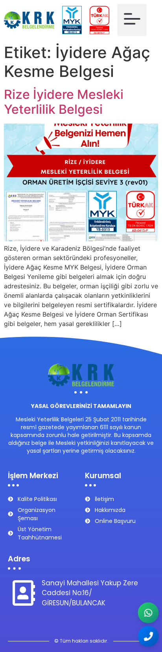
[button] (132, 20)
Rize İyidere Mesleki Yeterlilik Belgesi (63, 102)
